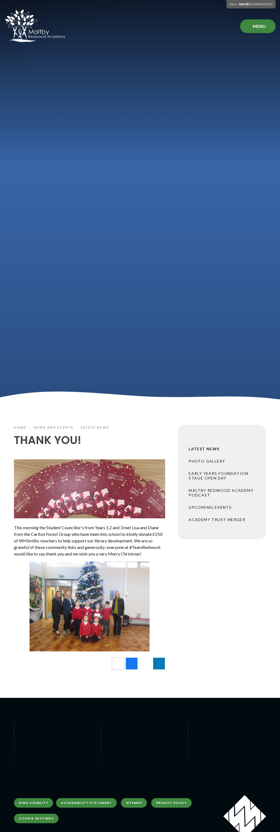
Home (20, 427)
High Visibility (33, 803)
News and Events (53, 427)
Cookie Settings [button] (36, 818)
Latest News (94, 427)
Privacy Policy (171, 803)
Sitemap (134, 803)
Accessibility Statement (86, 803)
